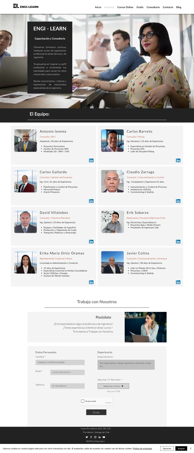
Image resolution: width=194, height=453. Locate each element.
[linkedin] (99, 437)
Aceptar (181, 448)
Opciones (167, 448)
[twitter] (86, 437)
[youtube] (103, 437)
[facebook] (91, 437)
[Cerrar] (190, 448)
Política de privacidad (142, 448)
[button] (113, 386)
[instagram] (95, 437)
